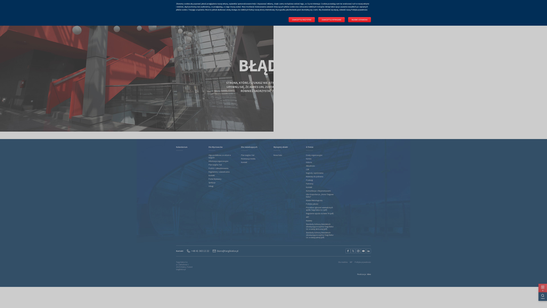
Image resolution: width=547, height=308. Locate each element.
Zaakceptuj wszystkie (301, 20)
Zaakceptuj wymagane (331, 20)
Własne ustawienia (360, 20)
